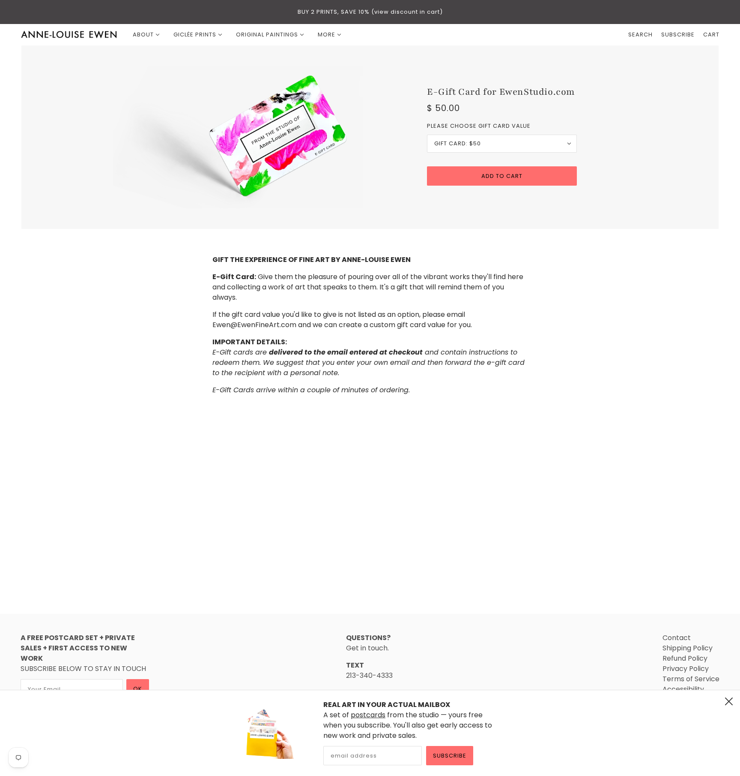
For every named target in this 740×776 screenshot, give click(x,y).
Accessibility (683, 689)
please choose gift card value (479, 126)
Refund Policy (684, 658)
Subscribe (449, 756)
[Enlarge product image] (238, 137)
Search (640, 34)
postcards (368, 715)
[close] (729, 701)
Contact (676, 638)
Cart (711, 34)
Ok (137, 689)
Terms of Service (690, 679)
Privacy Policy (685, 669)
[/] (69, 34)
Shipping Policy (687, 648)
